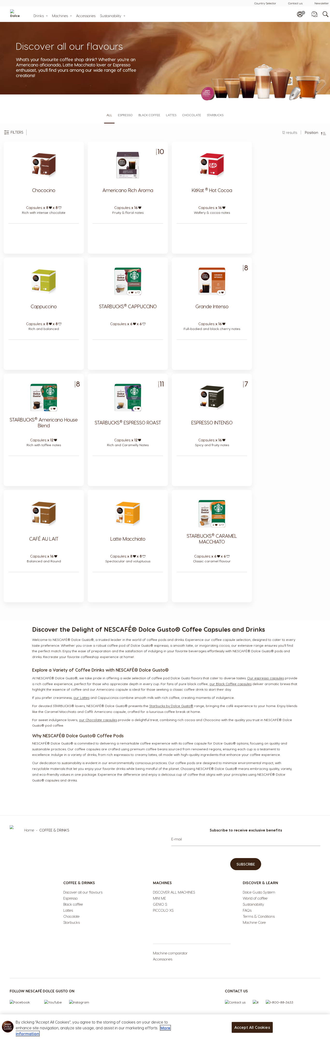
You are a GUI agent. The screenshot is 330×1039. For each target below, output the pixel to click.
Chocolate (191, 115)
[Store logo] (23, 14)
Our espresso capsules (265, 678)
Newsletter (322, 3)
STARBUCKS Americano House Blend (44, 422)
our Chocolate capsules (98, 720)
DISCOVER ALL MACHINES (174, 892)
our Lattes (81, 697)
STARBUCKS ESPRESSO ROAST (128, 422)
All (109, 115)
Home (29, 830)
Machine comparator (170, 953)
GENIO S (160, 904)
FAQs (247, 910)
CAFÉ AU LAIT (43, 539)
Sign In (300, 14)
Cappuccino (44, 306)
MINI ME (159, 898)
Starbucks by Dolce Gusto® (171, 706)
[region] (165, 1026)
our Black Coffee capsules (230, 684)
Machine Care (254, 922)
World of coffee (255, 898)
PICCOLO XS (163, 910)
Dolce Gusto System (259, 892)
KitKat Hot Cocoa (212, 190)
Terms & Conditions (259, 916)
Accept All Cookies (252, 1027)
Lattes (171, 115)
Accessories (85, 16)
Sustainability (110, 16)
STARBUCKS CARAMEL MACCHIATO (212, 539)
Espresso (125, 115)
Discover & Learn (260, 883)
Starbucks (215, 115)
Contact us (295, 3)
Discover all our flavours (82, 892)
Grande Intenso (212, 306)
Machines (60, 16)
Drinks (39, 16)
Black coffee (149, 115)
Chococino (43, 190)
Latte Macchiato (127, 539)
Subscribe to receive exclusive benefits (246, 830)
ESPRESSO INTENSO (212, 422)
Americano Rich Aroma (127, 190)
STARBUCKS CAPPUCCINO (128, 306)
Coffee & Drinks (79, 883)
